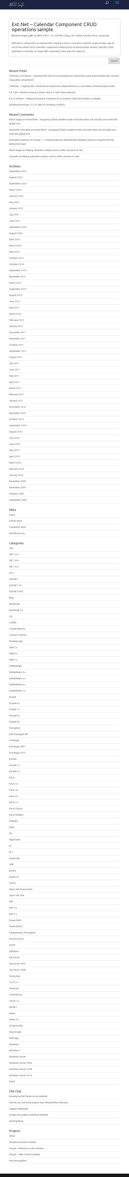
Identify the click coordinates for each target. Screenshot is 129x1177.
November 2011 (17, 338)
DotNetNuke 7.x (17, 690)
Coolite (78, 35)
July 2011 (14, 363)
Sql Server (14, 957)
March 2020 (15, 245)
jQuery (12, 870)
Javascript (104, 35)
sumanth (13, 156)
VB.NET (13, 1007)
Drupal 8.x (14, 715)
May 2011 (14, 376)
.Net (11, 548)
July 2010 (14, 438)
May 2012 (14, 307)
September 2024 (18, 183)
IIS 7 (11, 852)
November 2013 (17, 276)
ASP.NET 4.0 (15, 585)
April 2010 (14, 456)
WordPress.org (17, 533)
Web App (14, 1038)
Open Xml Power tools (21, 889)
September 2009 (18, 500)
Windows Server (17, 1056)
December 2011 (17, 332)
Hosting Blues (16, 1121)
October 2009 (16, 493)
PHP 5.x (13, 907)
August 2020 (16, 233)
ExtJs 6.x (13, 796)
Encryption (14, 728)
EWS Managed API (18, 734)
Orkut (12, 1136)
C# (72, 35)
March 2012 (15, 313)
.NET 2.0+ (49, 35)
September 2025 (18, 171)
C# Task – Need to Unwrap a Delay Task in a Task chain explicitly (42, 92)
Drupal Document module (22, 1142)
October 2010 (16, 419)
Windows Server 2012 (20, 1075)
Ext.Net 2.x (14, 771)
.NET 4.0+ (14, 560)
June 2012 (14, 301)
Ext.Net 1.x (14, 765)
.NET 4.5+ (14, 566)
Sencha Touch (16, 938)
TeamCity (14, 988)
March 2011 (15, 388)
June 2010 (14, 444)
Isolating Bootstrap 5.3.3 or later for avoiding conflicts (37, 104)
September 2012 (18, 289)
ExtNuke (13, 821)
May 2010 (14, 450)
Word (12, 1081)
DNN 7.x (13, 659)
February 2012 (16, 320)
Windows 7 (15, 1050)
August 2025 (16, 177)
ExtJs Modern (16, 814)
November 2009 (17, 487)
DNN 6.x (13, 653)
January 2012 (16, 326)
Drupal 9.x (14, 721)
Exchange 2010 (17, 752)
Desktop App (16, 641)
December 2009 (17, 481)
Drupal (12, 697)
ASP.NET (59, 35)
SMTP (12, 945)
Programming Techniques (22, 932)
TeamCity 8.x (15, 994)
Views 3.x (14, 1019)
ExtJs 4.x (13, 790)
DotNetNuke (15, 666)
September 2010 (18, 425)
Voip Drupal (15, 1032)
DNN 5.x (13, 647)
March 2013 (15, 282)
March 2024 (15, 189)
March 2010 (15, 462)
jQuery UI (14, 876)
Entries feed (15, 520)
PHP (11, 901)
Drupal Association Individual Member (28, 1114)
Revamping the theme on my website (28, 1096)
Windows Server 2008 (20, 1069)
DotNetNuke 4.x (17, 672)
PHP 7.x (13, 914)
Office (12, 883)
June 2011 (14, 369)
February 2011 (16, 394)
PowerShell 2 (16, 926)
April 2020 (14, 239)
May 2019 (14, 251)
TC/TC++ (14, 982)
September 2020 (18, 227)
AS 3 (11, 573)
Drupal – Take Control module (24, 1154)
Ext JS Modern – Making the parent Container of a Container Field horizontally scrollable (55, 98)
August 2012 (16, 295)
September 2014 (18, 270)
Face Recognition (18, 1160)
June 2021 (14, 220)
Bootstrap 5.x (16, 610)
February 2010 (16, 469)
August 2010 (16, 431)
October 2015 (16, 258)
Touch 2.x (14, 1001)
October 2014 (16, 264)
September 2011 (18, 351)
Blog (67, 35)
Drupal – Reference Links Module (26, 1148)
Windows (14, 1044)
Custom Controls (18, 635)
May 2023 (14, 202)
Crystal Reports (17, 628)
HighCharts (15, 839)
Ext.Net (87, 35)
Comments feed (17, 527)
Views (12, 1013)
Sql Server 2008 (17, 970)
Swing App (14, 976)
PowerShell (15, 920)
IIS (10, 845)
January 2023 (16, 208)
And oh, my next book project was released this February (38, 1102)
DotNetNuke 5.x (17, 678)
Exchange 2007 (17, 746)
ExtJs (95, 35)
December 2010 (17, 407)
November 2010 (17, 413)
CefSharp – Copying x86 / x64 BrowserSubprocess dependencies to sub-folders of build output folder (62, 86)
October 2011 (16, 345)
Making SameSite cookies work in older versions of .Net (54, 150)
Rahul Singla (21, 35)
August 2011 (16, 357)
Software (14, 951)
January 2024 (16, 196)
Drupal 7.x (14, 709)
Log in (12, 514)
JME (11, 864)
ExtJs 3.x (13, 783)
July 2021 (14, 214)
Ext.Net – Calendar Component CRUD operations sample (54, 26)
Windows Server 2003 (20, 1063)
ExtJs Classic (16, 808)
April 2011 (14, 382)
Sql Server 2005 (17, 963)
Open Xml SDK (16, 895)
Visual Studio (16, 1025)
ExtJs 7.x (13, 802)
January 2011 (16, 400)
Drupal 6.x (14, 703)
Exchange (14, 740)
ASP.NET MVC (16, 591)
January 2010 (16, 475)
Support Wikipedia (18, 1108)
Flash (12, 827)
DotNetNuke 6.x (17, 684)
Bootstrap (14, 604)
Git (10, 833)
